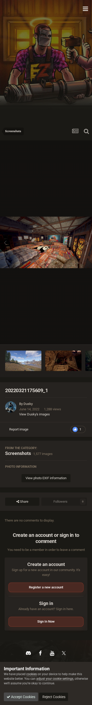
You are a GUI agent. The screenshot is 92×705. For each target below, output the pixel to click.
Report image (18, 429)
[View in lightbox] (46, 242)
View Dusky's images (34, 414)
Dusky (28, 404)
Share (23, 501)
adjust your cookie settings (54, 679)
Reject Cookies (53, 697)
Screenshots (18, 453)
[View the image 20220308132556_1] (23, 361)
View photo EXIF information (46, 478)
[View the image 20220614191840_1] (63, 361)
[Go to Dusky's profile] (10, 407)
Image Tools (71, 335)
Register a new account (46, 587)
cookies (31, 674)
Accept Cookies (22, 697)
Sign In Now (46, 621)
